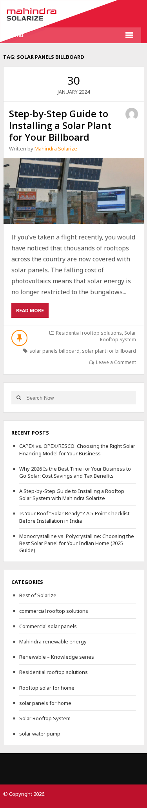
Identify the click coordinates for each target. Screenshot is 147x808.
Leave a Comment (116, 362)
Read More (32, 312)
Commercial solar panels (48, 626)
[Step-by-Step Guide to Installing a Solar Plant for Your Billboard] (74, 191)
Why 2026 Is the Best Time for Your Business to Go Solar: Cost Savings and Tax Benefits (75, 472)
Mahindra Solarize (55, 148)
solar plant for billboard (109, 351)
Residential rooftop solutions (89, 333)
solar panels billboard (54, 351)
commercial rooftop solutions (53, 610)
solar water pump (39, 733)
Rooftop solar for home (46, 687)
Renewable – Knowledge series (56, 656)
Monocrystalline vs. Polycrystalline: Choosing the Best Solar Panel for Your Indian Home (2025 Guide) (76, 543)
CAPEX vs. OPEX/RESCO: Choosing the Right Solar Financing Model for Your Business (77, 449)
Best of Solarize (37, 595)
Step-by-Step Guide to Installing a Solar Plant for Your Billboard (60, 125)
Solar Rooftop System (118, 336)
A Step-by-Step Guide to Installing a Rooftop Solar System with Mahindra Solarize (71, 494)
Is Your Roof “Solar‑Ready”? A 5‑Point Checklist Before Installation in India (74, 517)
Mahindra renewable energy (53, 641)
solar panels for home (45, 703)
